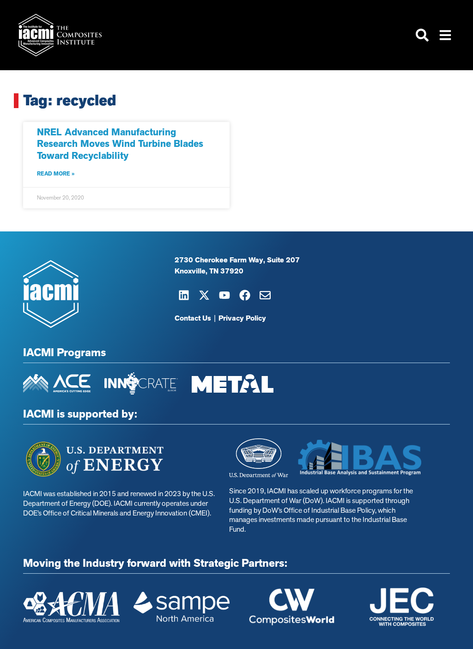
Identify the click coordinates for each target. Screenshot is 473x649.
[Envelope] (265, 295)
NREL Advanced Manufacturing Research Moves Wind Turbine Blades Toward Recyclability (120, 144)
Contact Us (193, 318)
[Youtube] (224, 295)
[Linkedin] (184, 295)
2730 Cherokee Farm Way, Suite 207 (237, 260)
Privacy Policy (242, 318)
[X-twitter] (204, 295)
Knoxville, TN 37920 (209, 271)
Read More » (55, 173)
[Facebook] (245, 295)
